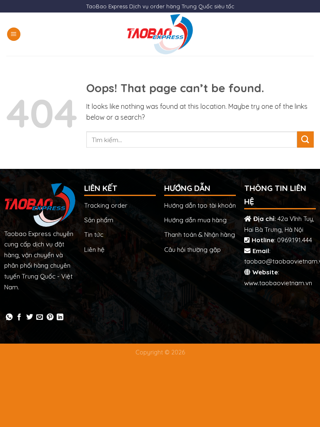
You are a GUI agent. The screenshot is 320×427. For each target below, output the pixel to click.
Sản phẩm (98, 220)
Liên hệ (94, 250)
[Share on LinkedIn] (60, 317)
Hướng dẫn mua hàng (195, 220)
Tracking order (106, 205)
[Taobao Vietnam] (160, 34)
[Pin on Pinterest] (50, 317)
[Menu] (13, 34)
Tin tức (93, 235)
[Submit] (305, 139)
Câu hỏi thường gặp (192, 250)
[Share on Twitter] (29, 317)
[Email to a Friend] (39, 317)
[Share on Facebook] (19, 317)
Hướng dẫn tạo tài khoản (200, 205)
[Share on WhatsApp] (9, 317)
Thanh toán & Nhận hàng (199, 235)
